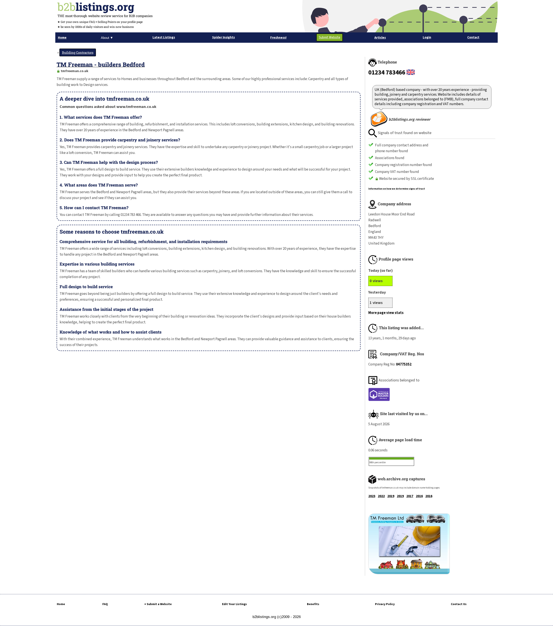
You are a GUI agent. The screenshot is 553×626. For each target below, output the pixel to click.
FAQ (105, 604)
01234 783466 (386, 72)
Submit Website (329, 37)
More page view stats (386, 312)
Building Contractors (77, 52)
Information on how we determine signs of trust (396, 188)
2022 (381, 496)
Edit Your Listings (234, 604)
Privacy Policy (385, 604)
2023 (371, 496)
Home (61, 604)
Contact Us (459, 604)
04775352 (404, 364)
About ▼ (107, 38)
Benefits (313, 604)
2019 (390, 496)
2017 (409, 496)
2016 (419, 496)
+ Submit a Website (158, 604)
